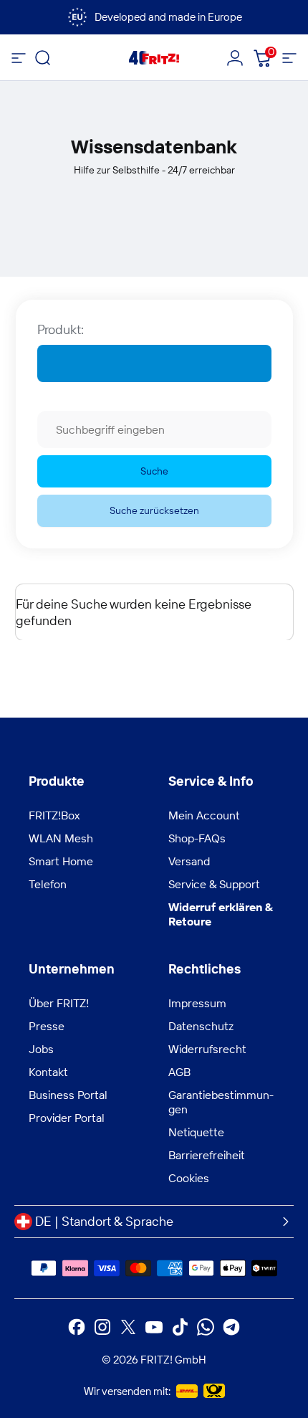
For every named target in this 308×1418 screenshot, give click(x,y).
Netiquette (196, 1132)
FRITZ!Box (54, 815)
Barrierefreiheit (206, 1155)
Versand (189, 861)
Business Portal (68, 1095)
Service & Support (214, 884)
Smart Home (61, 861)
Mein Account (204, 815)
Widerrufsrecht (207, 1049)
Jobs (41, 1049)
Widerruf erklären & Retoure (220, 914)
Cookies (188, 1178)
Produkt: (60, 329)
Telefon (48, 884)
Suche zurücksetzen (154, 510)
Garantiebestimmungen (221, 1102)
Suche (154, 471)
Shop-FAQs (197, 838)
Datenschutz (201, 1026)
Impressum (197, 1003)
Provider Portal (67, 1117)
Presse (46, 1026)
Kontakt (48, 1072)
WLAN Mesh (61, 838)
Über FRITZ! (59, 1003)
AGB (179, 1072)
